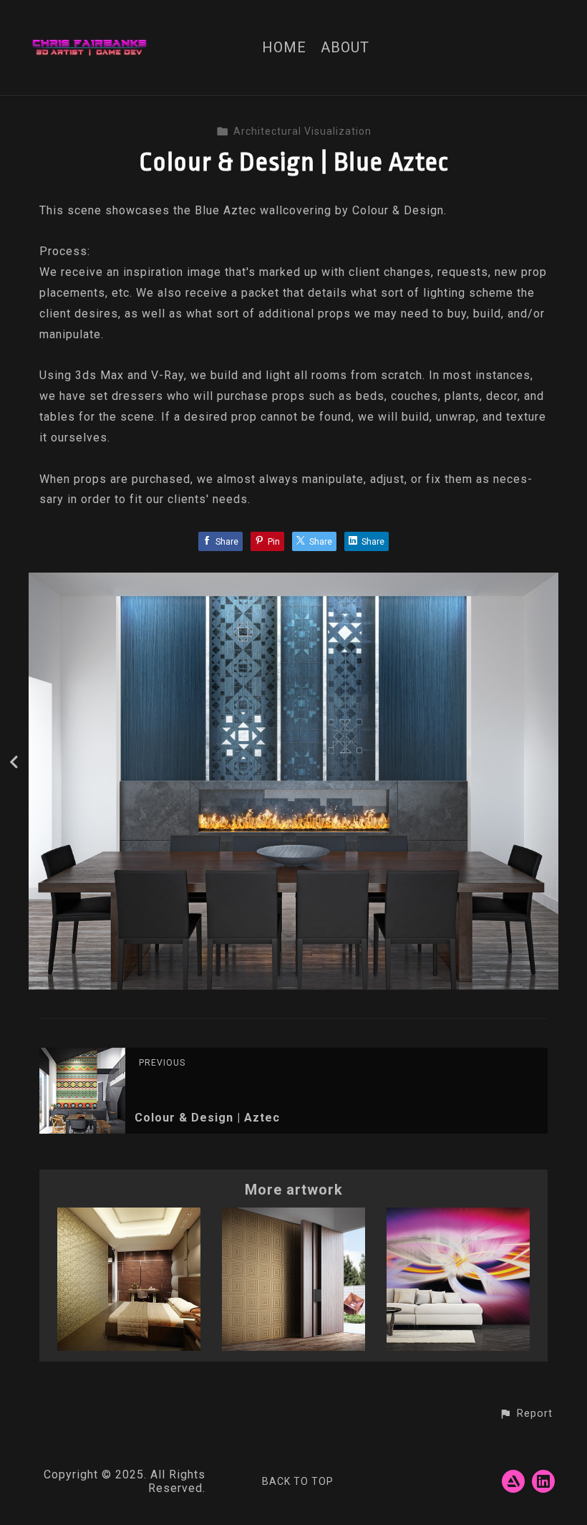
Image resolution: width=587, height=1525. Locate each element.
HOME (284, 47)
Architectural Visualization (302, 131)
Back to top (298, 1481)
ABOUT (345, 47)
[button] (525, 1414)
